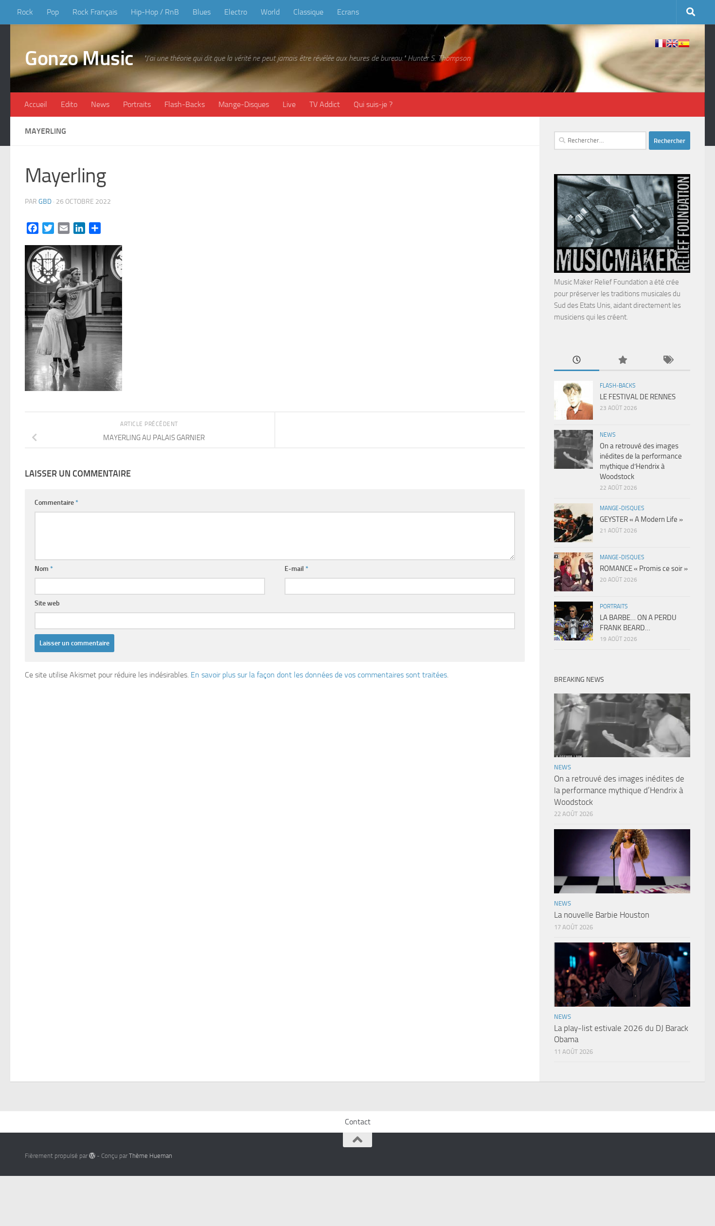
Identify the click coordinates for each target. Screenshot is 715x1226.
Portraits (137, 104)
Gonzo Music (79, 58)
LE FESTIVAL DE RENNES (638, 396)
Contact (358, 1121)
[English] (672, 43)
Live (289, 104)
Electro (235, 12)
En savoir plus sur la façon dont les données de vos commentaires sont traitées (319, 674)
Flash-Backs (184, 104)
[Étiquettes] (667, 360)
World (270, 12)
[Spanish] (684, 43)
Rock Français (94, 12)
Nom (44, 569)
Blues (202, 12)
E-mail (296, 569)
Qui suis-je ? (373, 104)
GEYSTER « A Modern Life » (641, 519)
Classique (308, 12)
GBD (45, 201)
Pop (53, 12)
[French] (660, 43)
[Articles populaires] (621, 360)
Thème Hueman (150, 1155)
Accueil (35, 104)
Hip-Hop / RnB (155, 12)
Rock (25, 12)
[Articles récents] (576, 360)
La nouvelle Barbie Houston (601, 915)
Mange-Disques (243, 104)
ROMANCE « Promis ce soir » (644, 568)
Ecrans (348, 12)
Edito (69, 104)
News (100, 104)
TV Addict (324, 104)
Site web (47, 603)
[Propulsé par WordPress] (92, 1156)
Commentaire (56, 502)
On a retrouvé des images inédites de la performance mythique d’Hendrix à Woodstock (619, 790)
